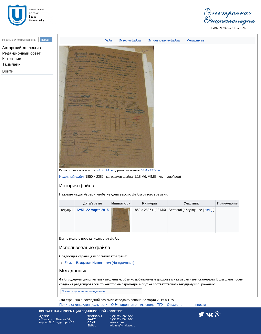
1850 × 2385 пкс (151, 170)
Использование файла (164, 40)
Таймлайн (11, 64)
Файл (108, 40)
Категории (11, 59)
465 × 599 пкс (105, 170)
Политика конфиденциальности (83, 304)
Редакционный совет (21, 53)
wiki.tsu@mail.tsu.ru (122, 325)
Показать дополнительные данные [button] (83, 291)
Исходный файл (71, 176)
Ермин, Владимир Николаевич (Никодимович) (99, 263)
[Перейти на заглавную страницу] (229, 17)
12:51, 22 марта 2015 (92, 210)
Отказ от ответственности (186, 304)
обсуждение (193, 210)
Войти (7, 71)
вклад (209, 210)
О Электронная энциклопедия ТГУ (137, 304)
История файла (130, 40)
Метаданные (195, 40)
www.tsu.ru (117, 322)
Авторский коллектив (21, 48)
